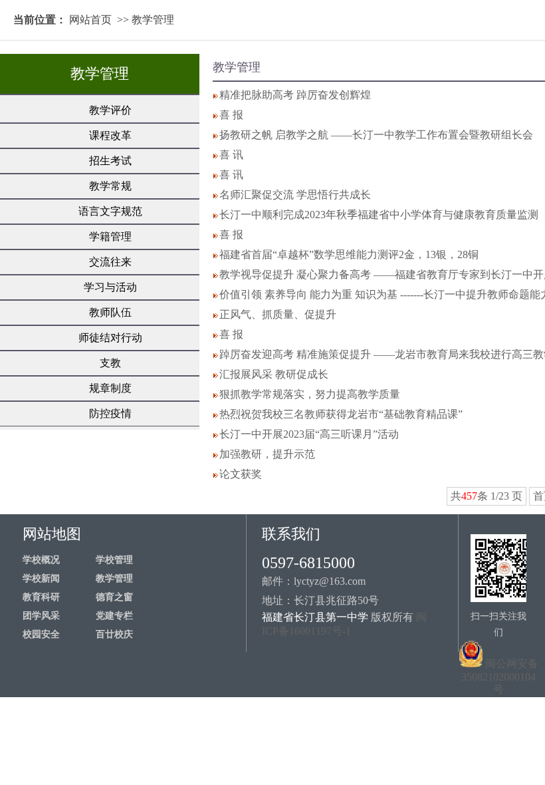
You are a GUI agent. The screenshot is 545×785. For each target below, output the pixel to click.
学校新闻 (41, 578)
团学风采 (41, 616)
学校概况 (41, 560)
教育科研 (41, 597)
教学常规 (110, 186)
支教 (110, 363)
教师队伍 (110, 312)
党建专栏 (114, 616)
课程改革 (110, 135)
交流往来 (110, 261)
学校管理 (114, 560)
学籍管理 (110, 236)
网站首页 (90, 19)
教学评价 (110, 110)
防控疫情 (110, 413)
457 (469, 496)
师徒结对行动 (110, 337)
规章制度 (110, 388)
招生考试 (110, 160)
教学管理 (153, 19)
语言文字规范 (110, 211)
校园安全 (41, 634)
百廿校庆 (114, 634)
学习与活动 (110, 287)
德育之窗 (114, 597)
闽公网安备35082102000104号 (499, 676)
